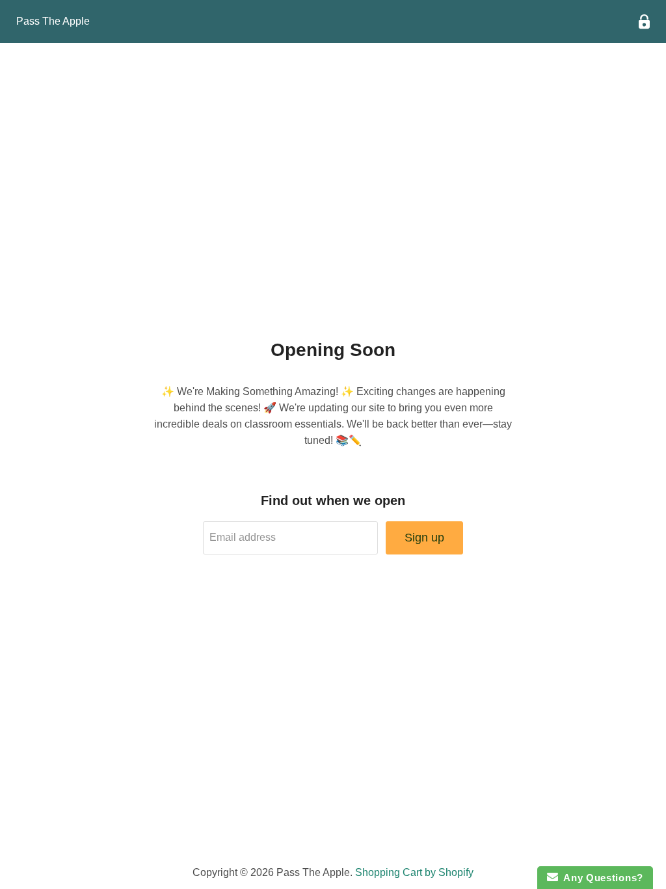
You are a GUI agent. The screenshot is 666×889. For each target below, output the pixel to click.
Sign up (424, 537)
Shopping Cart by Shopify (414, 872)
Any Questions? (600, 877)
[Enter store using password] (644, 21)
